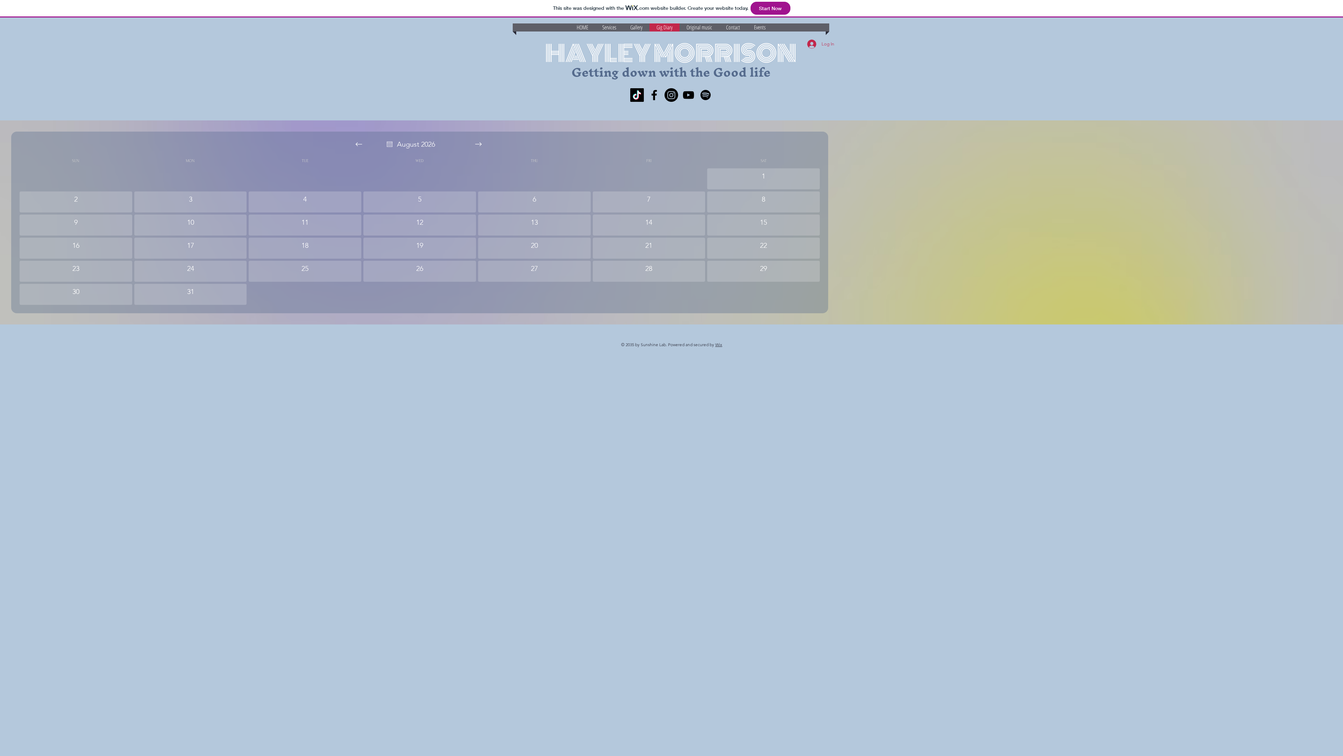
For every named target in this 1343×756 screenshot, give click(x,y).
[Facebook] (654, 95)
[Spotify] (705, 95)
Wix (718, 344)
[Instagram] (671, 95)
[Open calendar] (389, 144)
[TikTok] (637, 95)
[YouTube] (688, 95)
